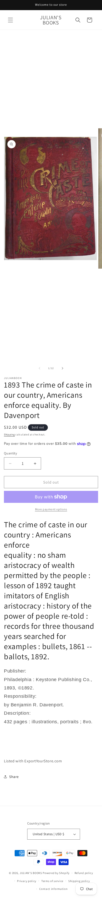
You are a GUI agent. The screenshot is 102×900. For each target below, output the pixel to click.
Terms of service (52, 881)
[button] (10, 20)
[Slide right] (62, 368)
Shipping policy (79, 881)
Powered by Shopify (56, 873)
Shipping (9, 434)
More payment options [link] (51, 509)
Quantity (10, 453)
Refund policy (84, 873)
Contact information (53, 889)
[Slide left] (39, 368)
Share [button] (14, 776)
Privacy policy (26, 881)
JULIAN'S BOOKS (31, 873)
